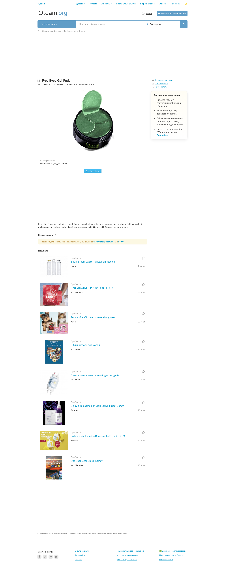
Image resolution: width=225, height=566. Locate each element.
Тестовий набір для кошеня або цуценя (93, 317)
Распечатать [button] (161, 86)
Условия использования (127, 555)
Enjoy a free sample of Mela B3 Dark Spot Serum (97, 406)
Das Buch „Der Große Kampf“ (87, 461)
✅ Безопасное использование (172, 550)
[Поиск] (184, 24)
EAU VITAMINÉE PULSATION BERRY (92, 288)
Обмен (162, 3)
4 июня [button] (141, 265)
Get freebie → (92, 171)
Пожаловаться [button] (161, 83)
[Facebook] (39, 556)
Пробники (175, 3)
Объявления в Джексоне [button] (51, 31)
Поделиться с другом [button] (164, 79)
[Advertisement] (113, 56)
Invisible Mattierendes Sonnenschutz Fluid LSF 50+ (99, 436)
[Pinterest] (45, 556)
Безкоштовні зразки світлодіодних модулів (95, 375)
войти (121, 241)
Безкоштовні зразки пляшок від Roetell (93, 261)
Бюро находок (147, 3)
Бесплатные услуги (126, 3)
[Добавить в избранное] (38, 80)
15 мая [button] (141, 465)
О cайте (78, 559)
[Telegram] (50, 556)
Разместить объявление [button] (173, 13)
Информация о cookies (127, 559)
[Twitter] (56, 556)
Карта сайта (80, 555)
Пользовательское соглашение (130, 550)
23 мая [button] (141, 440)
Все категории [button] (49, 24)
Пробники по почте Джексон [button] (74, 31)
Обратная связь (166, 559)
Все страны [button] (155, 24)
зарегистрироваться (103, 241)
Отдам (93, 3)
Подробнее (162, 135)
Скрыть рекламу (82, 550)
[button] (38, 80)
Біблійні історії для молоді (85, 345)
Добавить (81, 3)
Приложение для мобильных (171, 555)
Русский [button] (41, 3)
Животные (106, 3)
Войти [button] (149, 13)
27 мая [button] (141, 321)
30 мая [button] (141, 292)
